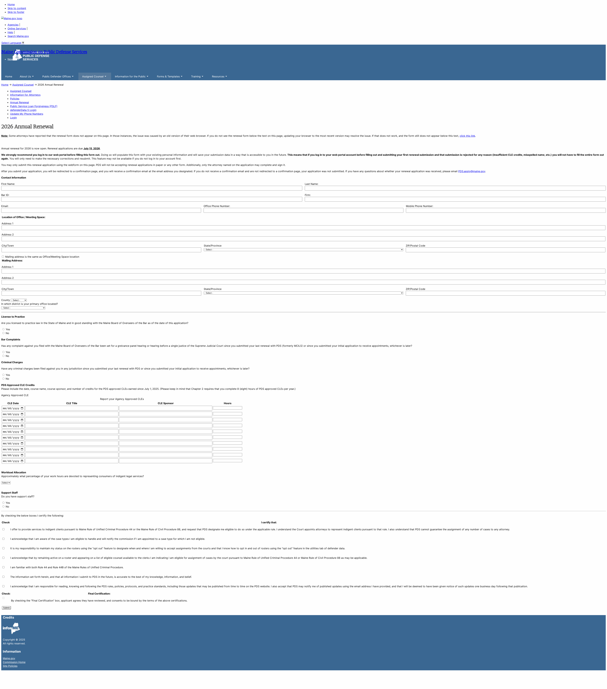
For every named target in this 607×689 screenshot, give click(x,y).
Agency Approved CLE (15, 395)
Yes (8, 329)
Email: (4, 206)
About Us (23, 77)
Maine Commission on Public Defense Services (44, 51)
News (11, 59)
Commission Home (14, 662)
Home (11, 4)
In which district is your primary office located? (29, 303)
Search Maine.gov (18, 36)
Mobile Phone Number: (419, 206)
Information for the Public (128, 77)
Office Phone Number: (217, 206)
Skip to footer (16, 12)
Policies (14, 98)
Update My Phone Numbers (26, 113)
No (7, 333)
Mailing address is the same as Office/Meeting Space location (42, 256)
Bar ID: (5, 195)
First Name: (8, 183)
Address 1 (7, 223)
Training (194, 77)
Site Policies (10, 665)
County (5, 300)
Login (13, 117)
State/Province (212, 245)
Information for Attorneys (25, 94)
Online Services (17, 28)
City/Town (8, 245)
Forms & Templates (166, 77)
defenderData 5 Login (23, 110)
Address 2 (8, 234)
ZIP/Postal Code (415, 245)
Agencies (13, 24)
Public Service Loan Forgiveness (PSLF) (33, 106)
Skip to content (17, 8)
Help (10, 32)
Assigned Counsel (91, 77)
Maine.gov (9, 658)
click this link (467, 135)
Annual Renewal (19, 102)
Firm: (308, 195)
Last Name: (311, 183)
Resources (216, 77)
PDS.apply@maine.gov (471, 171)
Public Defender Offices (55, 77)
